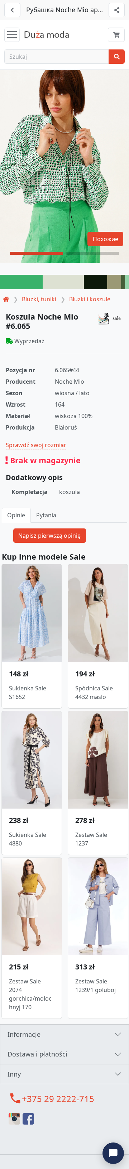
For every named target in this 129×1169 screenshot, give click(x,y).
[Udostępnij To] (117, 10)
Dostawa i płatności (37, 1054)
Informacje (24, 1034)
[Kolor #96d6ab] (127, 282)
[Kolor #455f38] (123, 282)
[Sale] (110, 318)
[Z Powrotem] (12, 10)
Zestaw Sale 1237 (91, 839)
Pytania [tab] (46, 515)
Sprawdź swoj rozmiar (36, 445)
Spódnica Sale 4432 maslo (94, 692)
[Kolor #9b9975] (114, 282)
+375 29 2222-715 (58, 1099)
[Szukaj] (117, 56)
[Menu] (12, 35)
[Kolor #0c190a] (95, 282)
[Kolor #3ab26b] (21, 282)
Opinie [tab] (16, 515)
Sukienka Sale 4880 (27, 839)
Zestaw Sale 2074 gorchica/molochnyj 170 (30, 994)
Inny (14, 1074)
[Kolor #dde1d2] (63, 282)
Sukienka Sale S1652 (27, 692)
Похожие (105, 239)
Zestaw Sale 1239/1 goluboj (95, 985)
